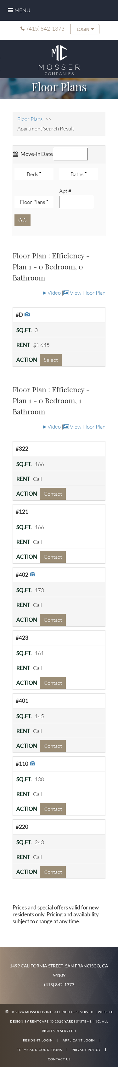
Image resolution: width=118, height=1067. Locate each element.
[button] (84, 29)
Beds (33, 174)
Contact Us (59, 1059)
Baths (77, 174)
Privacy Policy (86, 1049)
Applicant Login (79, 1040)
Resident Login (38, 1040)
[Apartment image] (26, 314)
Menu (22, 10)
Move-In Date (36, 154)
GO (22, 220)
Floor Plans (29, 119)
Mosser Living (39, 1012)
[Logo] (59, 59)
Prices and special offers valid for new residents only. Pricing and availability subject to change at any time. (56, 914)
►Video (51, 292)
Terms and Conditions (39, 1049)
